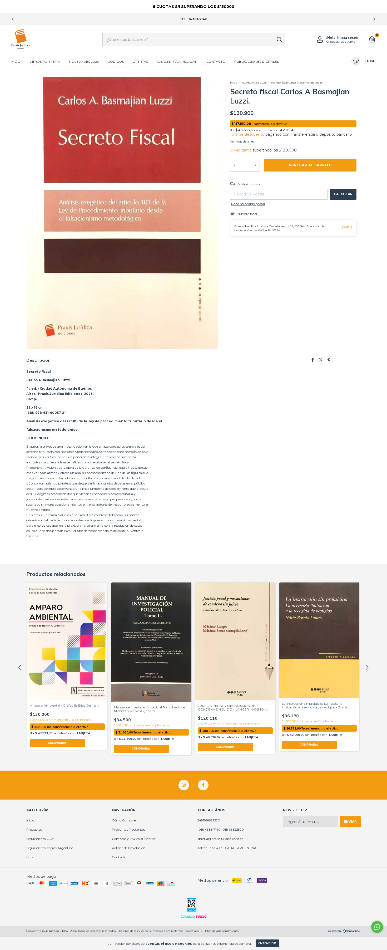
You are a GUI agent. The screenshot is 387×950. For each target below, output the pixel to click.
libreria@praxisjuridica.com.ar (220, 839)
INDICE (43, 438)
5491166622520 (208, 820)
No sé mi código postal (248, 204)
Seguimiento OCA (40, 839)
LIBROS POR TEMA (44, 61)
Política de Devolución (128, 848)
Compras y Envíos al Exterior (134, 839)
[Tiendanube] (344, 931)
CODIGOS (116, 61)
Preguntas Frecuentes (128, 829)
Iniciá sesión (348, 38)
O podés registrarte (340, 41)
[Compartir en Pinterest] (329, 360)
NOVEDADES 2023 (254, 82)
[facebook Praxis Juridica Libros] (203, 785)
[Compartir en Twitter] (320, 360)
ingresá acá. (191, 931)
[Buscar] (279, 39)
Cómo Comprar (124, 820)
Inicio (16, 61)
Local (30, 857)
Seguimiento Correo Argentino (49, 848)
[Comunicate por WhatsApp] (377, 927)
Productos (34, 829)
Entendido (267, 943)
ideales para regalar (177, 61)
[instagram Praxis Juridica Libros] (183, 785)
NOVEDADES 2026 (84, 61)
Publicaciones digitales (256, 61)
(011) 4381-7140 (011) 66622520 (220, 829)
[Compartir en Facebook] (312, 360)
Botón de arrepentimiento (221, 931)
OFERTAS (140, 61)
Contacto (215, 61)
